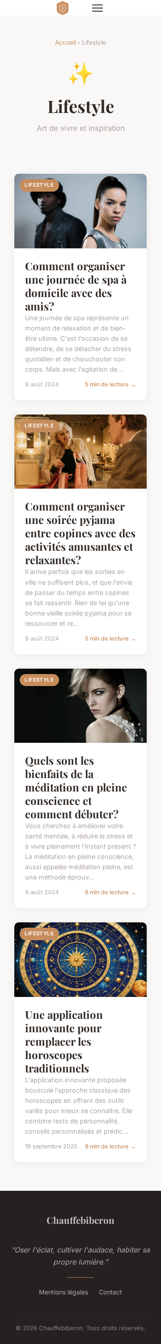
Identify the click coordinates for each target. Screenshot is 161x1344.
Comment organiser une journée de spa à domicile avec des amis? (76, 286)
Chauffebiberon (80, 1220)
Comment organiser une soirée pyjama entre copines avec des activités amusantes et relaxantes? (80, 533)
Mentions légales (63, 1292)
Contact (110, 1292)
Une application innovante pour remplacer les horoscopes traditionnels (64, 1041)
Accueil (65, 42)
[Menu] (97, 8)
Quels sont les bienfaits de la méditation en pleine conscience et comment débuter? (76, 787)
